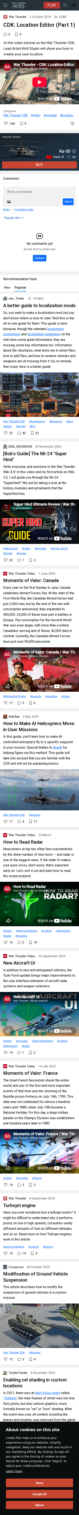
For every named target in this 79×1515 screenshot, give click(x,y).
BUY (39, 165)
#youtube (50, 115)
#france (37, 1178)
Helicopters (10, 548)
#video (35, 115)
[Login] (74, 5)
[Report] (72, 123)
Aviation (46, 930)
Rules (6, 209)
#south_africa (59, 548)
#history (48, 1246)
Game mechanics (26, 930)
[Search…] (65, 5)
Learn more (14, 1471)
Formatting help (23, 209)
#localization (37, 421)
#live (32, 426)
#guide (7, 426)
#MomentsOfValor (14, 696)
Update (39, 258)
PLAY (51, 5)
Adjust (39, 1505)
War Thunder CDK (15, 115)
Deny (39, 1483)
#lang (69, 421)
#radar (7, 935)
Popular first (12, 217)
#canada (35, 696)
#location (66, 115)
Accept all (40, 1494)
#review (21, 553)
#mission (34, 814)
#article (20, 426)
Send (68, 201)
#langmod (55, 421)
